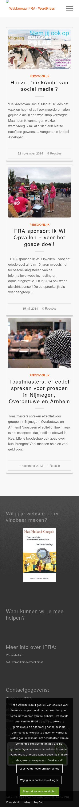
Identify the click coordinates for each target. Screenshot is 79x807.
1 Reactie (53, 465)
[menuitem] (67, 8)
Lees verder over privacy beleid (40, 768)
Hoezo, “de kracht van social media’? (39, 85)
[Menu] (67, 8)
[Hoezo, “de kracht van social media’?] (39, 49)
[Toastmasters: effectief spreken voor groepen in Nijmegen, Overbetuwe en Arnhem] (39, 343)
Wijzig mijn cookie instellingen (39, 780)
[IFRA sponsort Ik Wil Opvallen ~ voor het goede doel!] (39, 192)
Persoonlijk (40, 76)
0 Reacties (49, 308)
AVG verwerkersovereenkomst (24, 662)
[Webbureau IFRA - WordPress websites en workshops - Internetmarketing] (33, 8)
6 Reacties (54, 153)
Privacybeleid (14, 655)
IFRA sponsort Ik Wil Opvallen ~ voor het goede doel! (39, 237)
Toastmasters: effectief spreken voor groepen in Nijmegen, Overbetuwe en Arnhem (39, 391)
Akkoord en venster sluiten (39, 791)
